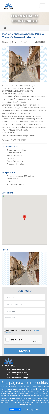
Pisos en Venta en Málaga (17, 377)
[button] (5, 62)
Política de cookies (24, 405)
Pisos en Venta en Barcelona (18, 369)
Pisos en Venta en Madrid (17, 375)
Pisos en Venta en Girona (17, 372)
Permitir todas (15, 410)
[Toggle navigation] (42, 5)
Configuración (33, 410)
